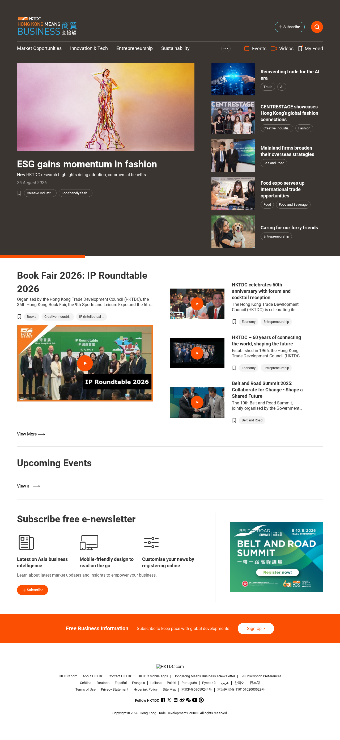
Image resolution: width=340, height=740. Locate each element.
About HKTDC (93, 676)
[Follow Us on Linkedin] (175, 700)
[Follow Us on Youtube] (194, 700)
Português (189, 683)
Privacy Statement (114, 689)
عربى (225, 683)
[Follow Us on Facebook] (162, 700)
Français (138, 683)
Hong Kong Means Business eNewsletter (204, 676)
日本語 (255, 683)
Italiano (156, 683)
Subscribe (35, 590)
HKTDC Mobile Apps (153, 676)
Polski (171, 683)
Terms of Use (85, 689)
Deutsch (103, 683)
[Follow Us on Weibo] (182, 700)
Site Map (169, 689)
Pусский (209, 683)
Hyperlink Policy (146, 689)
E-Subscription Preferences (261, 676)
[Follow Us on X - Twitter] (169, 700)
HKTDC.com (68, 676)
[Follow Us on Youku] (201, 700)
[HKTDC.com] (170, 666)
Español (121, 683)
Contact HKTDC (120, 676)
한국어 (239, 683)
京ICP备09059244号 (196, 689)
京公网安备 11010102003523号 (241, 689)
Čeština (85, 683)
